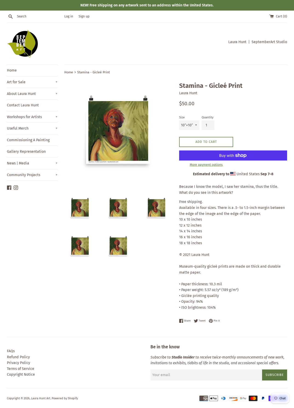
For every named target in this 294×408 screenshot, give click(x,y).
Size (182, 117)
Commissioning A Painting (28, 140)
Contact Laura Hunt (23, 105)
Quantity (207, 117)
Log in (68, 16)
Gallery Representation (26, 151)
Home (12, 70)
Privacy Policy (18, 363)
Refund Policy (18, 357)
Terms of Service (20, 368)
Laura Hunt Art (40, 398)
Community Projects (32, 175)
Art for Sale (32, 82)
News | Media (32, 163)
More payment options (206, 165)
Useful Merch (32, 128)
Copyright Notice (21, 374)
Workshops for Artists (32, 117)
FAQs (11, 351)
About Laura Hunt (32, 94)
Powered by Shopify (65, 398)
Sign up (84, 16)
